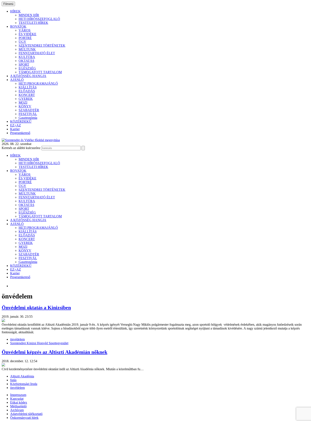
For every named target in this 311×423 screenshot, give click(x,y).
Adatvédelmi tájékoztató (26, 414)
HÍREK (15, 11)
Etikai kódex (18, 402)
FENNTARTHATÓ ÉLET (37, 53)
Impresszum (18, 395)
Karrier (15, 129)
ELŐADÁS (27, 91)
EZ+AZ (15, 125)
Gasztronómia (28, 117)
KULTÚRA (27, 57)
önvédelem (17, 339)
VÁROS (24, 30)
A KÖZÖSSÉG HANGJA (28, 76)
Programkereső (20, 133)
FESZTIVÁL (28, 114)
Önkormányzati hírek (24, 417)
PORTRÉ (25, 38)
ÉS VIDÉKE (27, 34)
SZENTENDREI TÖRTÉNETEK (42, 45)
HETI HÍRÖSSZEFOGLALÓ (39, 19)
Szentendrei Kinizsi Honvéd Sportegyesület (39, 343)
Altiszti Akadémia (22, 376)
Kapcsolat (16, 398)
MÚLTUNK (27, 49)
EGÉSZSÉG (27, 68)
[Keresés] (83, 148)
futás (13, 380)
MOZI (23, 102)
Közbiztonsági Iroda (23, 384)
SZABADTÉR (29, 110)
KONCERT (27, 95)
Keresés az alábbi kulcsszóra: (21, 148)
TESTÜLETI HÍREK (33, 22)
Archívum (17, 410)
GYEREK (26, 98)
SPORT (24, 64)
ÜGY (22, 41)
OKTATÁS (26, 60)
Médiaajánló (18, 406)
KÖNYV (25, 106)
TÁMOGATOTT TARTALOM (40, 72)
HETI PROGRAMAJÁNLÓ (38, 83)
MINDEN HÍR (29, 15)
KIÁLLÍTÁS (28, 87)
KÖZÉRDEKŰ (21, 121)
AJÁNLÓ (17, 79)
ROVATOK (18, 26)
